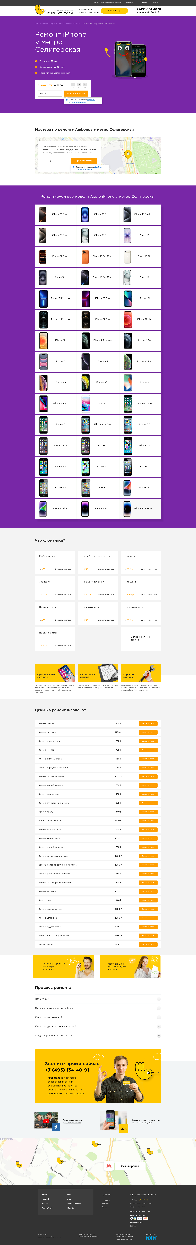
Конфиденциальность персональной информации (89, 1235)
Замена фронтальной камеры (54, 874)
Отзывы (156, 2)
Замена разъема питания (51, 777)
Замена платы (45, 900)
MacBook (45, 1199)
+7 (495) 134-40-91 (148, 9)
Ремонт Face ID (46, 944)
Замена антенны (47, 891)
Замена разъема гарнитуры (53, 856)
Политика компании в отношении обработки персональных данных (124, 1237)
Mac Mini (70, 1208)
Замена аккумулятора (50, 759)
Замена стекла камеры (50, 909)
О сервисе (143, 2)
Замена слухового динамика (53, 803)
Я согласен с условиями (82, 101)
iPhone (44, 1194)
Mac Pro (45, 1203)
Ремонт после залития (50, 821)
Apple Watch (47, 1208)
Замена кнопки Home (49, 741)
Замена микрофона (48, 794)
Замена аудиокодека (49, 927)
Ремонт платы (45, 812)
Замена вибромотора (49, 830)
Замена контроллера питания (54, 936)
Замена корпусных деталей (53, 768)
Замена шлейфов (47, 918)
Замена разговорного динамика (55, 883)
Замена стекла (46, 723)
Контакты (129, 2)
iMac (69, 1199)
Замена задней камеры (50, 785)
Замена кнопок (46, 750)
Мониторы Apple (74, 1203)
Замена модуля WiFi (49, 838)
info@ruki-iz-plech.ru (137, 1206)
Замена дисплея (47, 732)
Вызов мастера (148, 723)
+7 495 (139, 1200)
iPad (69, 1194)
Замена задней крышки (51, 847)
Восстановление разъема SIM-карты (57, 865)
